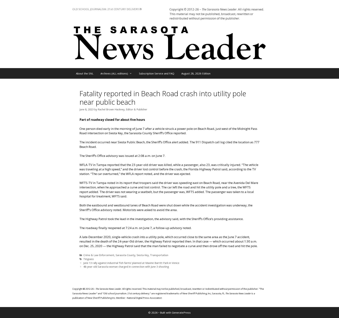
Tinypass (88, 259)
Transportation (159, 255)
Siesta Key (143, 255)
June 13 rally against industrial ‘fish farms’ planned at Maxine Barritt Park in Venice (131, 263)
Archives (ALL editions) (114, 73)
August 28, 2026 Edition (195, 73)
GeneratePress (181, 312)
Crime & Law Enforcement (98, 255)
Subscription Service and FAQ (156, 73)
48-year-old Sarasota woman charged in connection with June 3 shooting (126, 266)
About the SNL (84, 73)
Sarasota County (125, 255)
